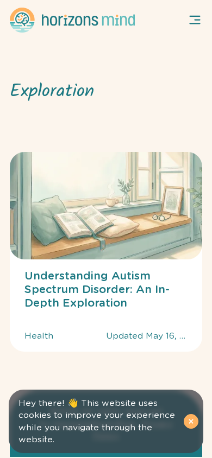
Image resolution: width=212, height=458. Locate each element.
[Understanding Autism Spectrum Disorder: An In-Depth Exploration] (106, 252)
